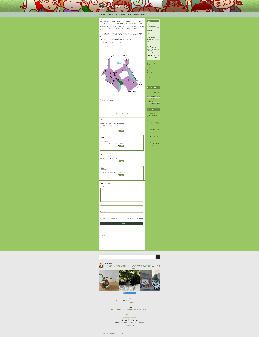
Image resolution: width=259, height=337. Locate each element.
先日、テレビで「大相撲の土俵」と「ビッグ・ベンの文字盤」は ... (153, 124)
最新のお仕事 (149, 98)
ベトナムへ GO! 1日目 (151, 92)
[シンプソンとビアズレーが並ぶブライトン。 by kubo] (150, 280)
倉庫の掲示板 (136, 14)
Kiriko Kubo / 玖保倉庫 (109, 333)
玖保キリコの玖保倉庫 (113, 6)
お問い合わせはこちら (129, 325)
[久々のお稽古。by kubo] (109, 280)
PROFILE (129, 14)
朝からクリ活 (149, 72)
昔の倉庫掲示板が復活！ (152, 26)
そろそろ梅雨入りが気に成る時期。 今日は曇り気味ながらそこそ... (153, 131)
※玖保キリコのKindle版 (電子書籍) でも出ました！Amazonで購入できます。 (153, 51)
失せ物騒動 (149, 101)
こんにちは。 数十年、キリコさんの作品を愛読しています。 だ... (153, 138)
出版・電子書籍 (102, 14)
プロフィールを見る (129, 302)
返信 (122, 130)
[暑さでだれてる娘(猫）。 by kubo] (129, 280)
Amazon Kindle (126, 317)
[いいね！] (100, 100)
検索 (158, 256)
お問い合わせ (141, 309)
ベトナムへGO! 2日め (151, 96)
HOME (112, 309)
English (147, 309)
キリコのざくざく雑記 (120, 14)
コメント (103, 186)
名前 (102, 204)
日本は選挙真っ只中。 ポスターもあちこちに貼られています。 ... (153, 145)
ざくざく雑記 (130, 309)
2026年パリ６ (150, 77)
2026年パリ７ (150, 75)
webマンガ (110, 14)
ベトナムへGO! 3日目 (151, 103)
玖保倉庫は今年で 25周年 (152, 37)
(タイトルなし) (150, 67)
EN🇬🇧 (149, 14)
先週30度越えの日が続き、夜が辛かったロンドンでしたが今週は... (153, 117)
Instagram (133, 317)
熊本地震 (148, 70)
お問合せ (143, 14)
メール (102, 211)
